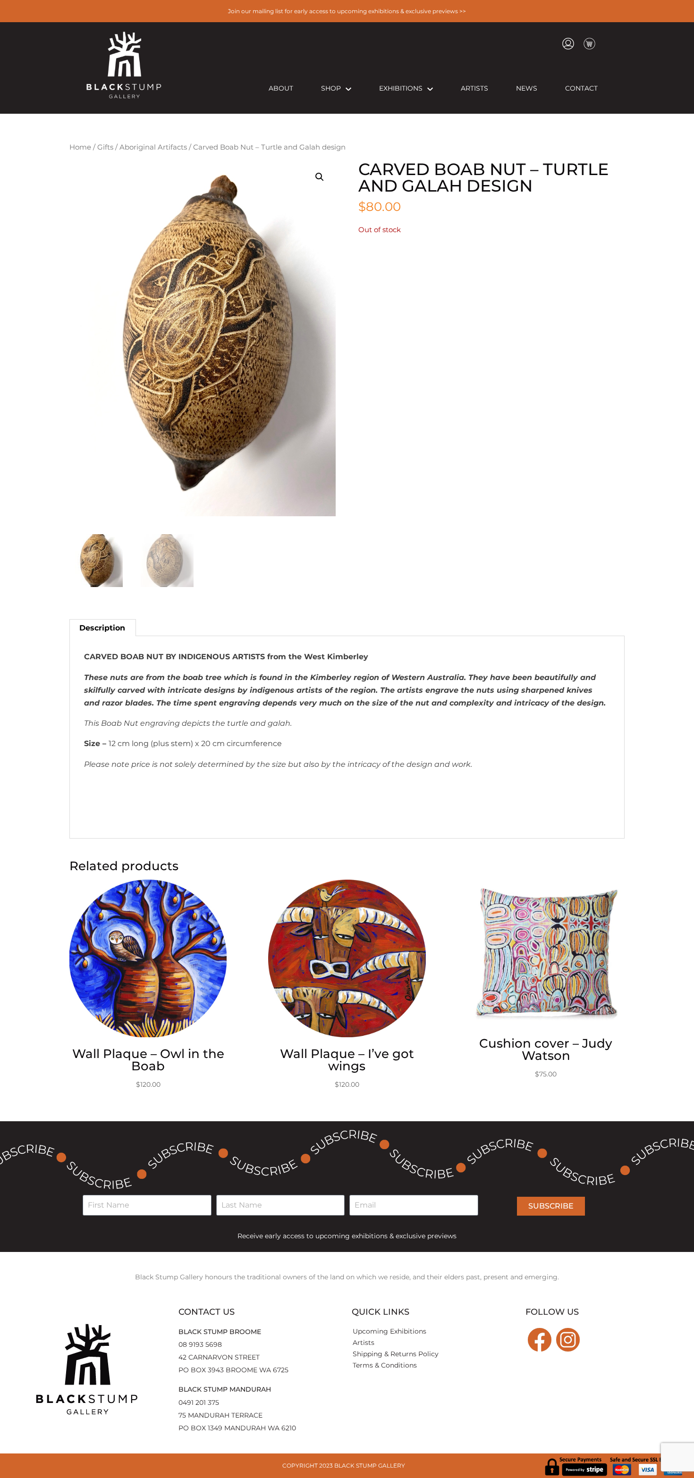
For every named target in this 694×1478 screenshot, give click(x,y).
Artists (474, 88)
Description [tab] (102, 627)
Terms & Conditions (385, 1365)
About (281, 88)
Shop (331, 88)
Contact (581, 88)
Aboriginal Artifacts (153, 147)
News (526, 88)
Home (80, 147)
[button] (319, 176)
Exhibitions (401, 88)
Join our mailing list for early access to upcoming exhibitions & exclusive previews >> (347, 11)
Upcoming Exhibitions (389, 1331)
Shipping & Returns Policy (396, 1354)
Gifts (105, 147)
